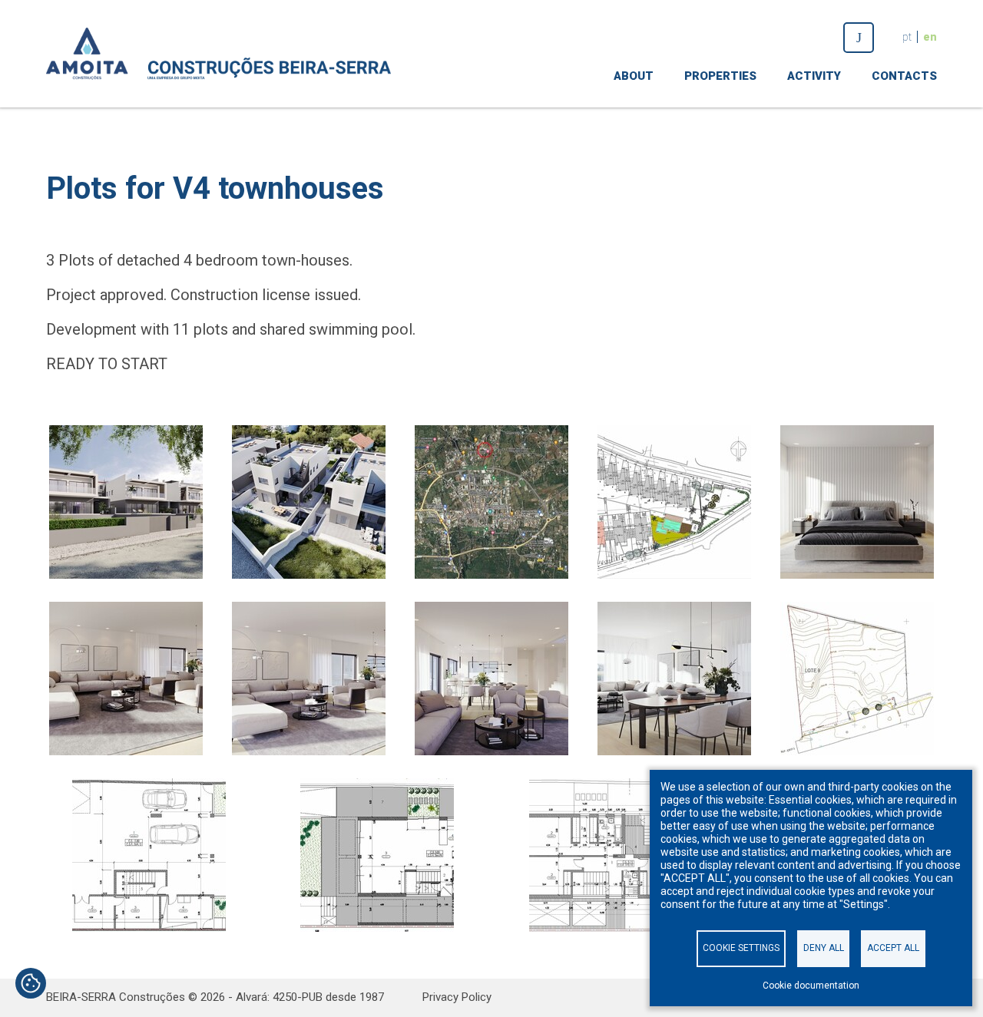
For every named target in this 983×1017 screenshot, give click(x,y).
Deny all (823, 948)
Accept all (893, 948)
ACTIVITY (814, 76)
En (930, 37)
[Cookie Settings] (30, 985)
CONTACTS (904, 76)
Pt (907, 37)
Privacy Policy (457, 997)
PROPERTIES (720, 76)
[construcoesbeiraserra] (858, 37)
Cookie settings (741, 948)
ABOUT (634, 76)
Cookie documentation (811, 985)
